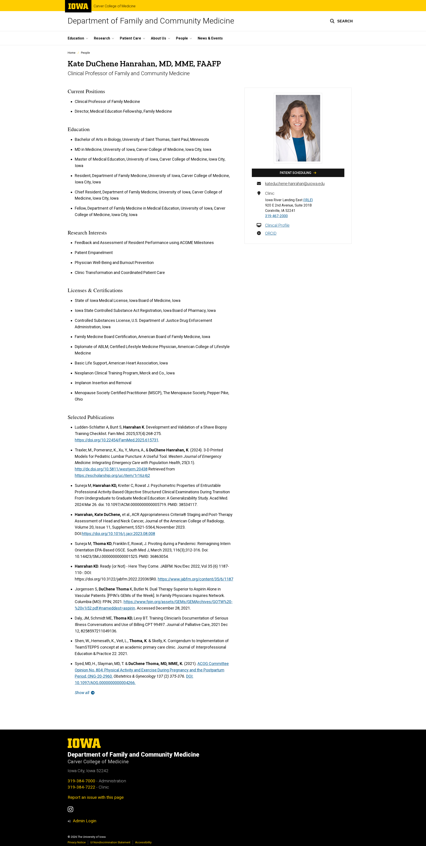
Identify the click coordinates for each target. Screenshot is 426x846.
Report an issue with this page (96, 797)
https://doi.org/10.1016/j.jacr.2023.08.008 (118, 533)
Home (71, 52)
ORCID (270, 233)
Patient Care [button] (130, 38)
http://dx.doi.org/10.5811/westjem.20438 (111, 469)
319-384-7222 (81, 787)
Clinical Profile (277, 225)
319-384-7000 (81, 780)
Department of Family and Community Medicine (151, 21)
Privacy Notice (77, 842)
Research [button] (102, 38)
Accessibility (143, 842)
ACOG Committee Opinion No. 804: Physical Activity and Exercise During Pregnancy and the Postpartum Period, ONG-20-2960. (152, 670)
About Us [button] (158, 38)
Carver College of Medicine (115, 6)
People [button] (182, 38)
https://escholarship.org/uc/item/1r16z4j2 (112, 475)
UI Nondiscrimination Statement (110, 842)
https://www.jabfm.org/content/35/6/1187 (195, 579)
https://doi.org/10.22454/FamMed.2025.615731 (116, 440)
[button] (341, 21)
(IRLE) (308, 200)
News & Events (210, 38)
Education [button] (76, 38)
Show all (82, 692)
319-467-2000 (276, 216)
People (85, 52)
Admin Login (84, 820)
